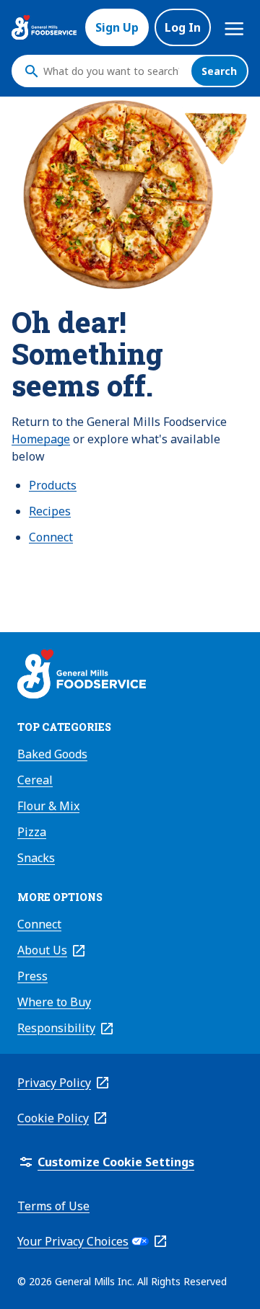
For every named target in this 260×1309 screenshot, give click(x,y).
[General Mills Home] (81, 676)
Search (219, 71)
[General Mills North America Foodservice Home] (44, 27)
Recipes (50, 511)
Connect (51, 537)
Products (53, 485)
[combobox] (113, 71)
